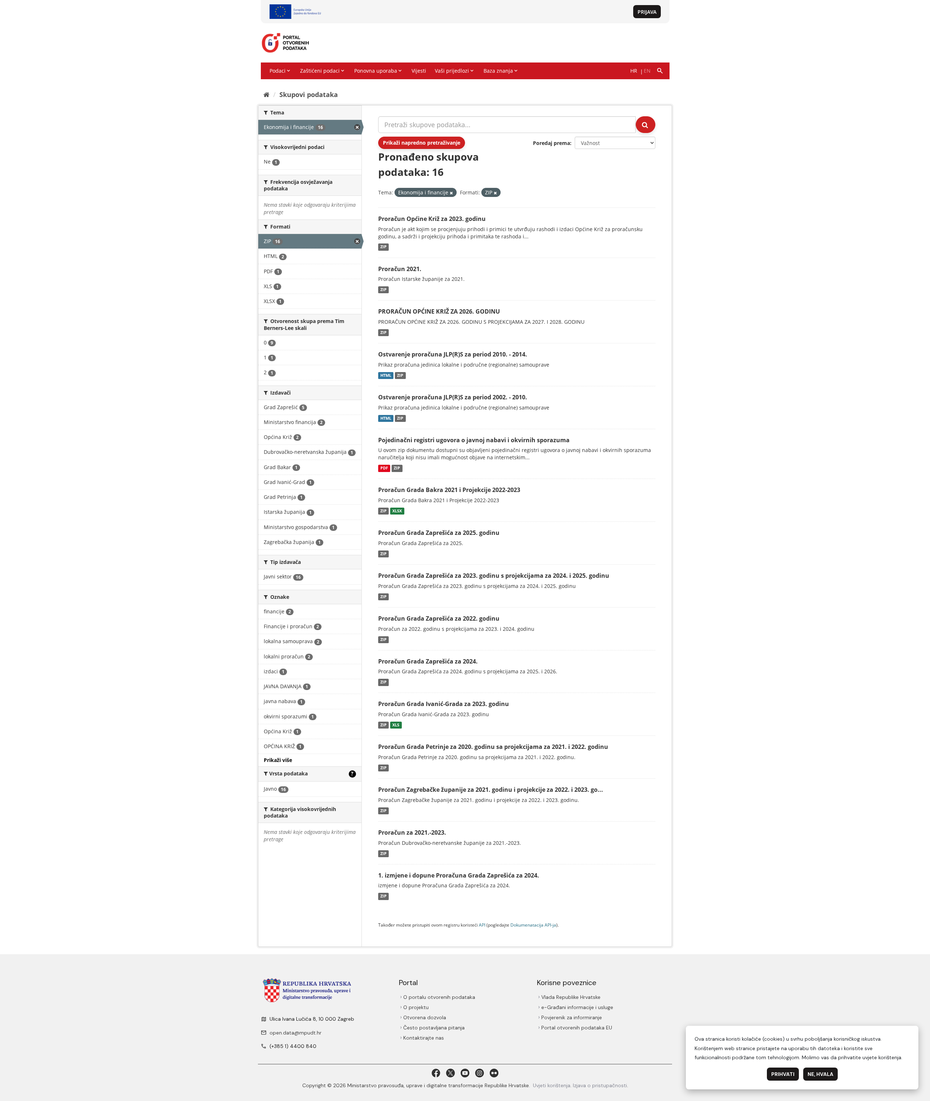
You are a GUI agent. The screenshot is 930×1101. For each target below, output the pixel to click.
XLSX (397, 510)
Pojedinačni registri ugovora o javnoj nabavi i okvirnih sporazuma (474, 440)
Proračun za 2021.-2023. (412, 832)
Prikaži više (278, 760)
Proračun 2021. (399, 269)
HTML (385, 375)
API (482, 925)
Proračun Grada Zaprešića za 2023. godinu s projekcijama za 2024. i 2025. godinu (493, 576)
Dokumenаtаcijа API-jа (533, 925)
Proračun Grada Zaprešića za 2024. (428, 661)
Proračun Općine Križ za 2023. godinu (432, 219)
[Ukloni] (451, 192)
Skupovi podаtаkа (308, 94)
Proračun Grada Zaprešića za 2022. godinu (439, 618)
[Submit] (645, 124)
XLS (395, 724)
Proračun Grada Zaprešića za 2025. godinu (439, 533)
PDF (384, 468)
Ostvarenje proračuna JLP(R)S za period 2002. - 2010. (452, 397)
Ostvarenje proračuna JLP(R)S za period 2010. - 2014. (452, 354)
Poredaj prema (551, 143)
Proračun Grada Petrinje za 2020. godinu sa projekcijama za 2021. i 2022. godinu (493, 747)
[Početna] (266, 94)
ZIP (383, 247)
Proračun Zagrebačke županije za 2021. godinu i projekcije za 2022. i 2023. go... (490, 790)
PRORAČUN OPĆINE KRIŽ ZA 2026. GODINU (439, 311)
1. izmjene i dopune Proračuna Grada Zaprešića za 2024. (458, 875)
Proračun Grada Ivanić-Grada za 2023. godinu (443, 704)
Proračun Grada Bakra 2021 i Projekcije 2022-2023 (449, 490)
